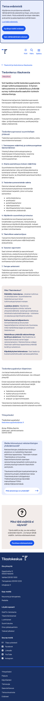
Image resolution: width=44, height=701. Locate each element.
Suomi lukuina (7, 623)
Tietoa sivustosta (8, 692)
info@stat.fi (6, 585)
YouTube (7, 654)
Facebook (7, 646)
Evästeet (5, 696)
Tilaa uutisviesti (9, 642)
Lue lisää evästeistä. (10, 22)
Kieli (25, 53)
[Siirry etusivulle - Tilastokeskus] (4, 51)
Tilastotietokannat (9, 616)
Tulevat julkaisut (8, 631)
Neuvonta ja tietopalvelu (11, 596)
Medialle (5, 600)
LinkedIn (7, 650)
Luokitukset (6, 619)
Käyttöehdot (6, 680)
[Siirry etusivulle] (15, 558)
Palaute (5, 676)
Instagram (7, 658)
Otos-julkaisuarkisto (10, 627)
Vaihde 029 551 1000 (9, 577)
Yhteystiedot (7, 672)
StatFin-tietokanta (9, 612)
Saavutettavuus (8, 688)
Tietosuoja (6, 684)
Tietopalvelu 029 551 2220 (12, 581)
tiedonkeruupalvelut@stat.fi (13, 422)
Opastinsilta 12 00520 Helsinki (7, 572)
